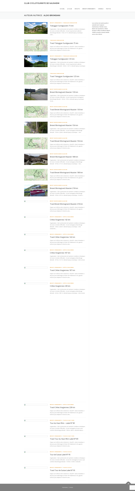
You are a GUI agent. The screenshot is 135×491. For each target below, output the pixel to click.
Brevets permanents (88, 8)
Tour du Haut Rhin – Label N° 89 (62, 423)
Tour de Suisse (67, 451)
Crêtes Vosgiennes (68, 216)
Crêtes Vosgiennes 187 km (60, 253)
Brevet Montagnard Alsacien (58, 89)
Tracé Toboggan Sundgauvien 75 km (64, 43)
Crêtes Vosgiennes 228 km (60, 286)
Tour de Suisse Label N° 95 (60, 454)
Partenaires (65, 487)
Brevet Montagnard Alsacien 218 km (64, 188)
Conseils (100, 8)
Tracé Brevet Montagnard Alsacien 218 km (66, 204)
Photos (108, 8)
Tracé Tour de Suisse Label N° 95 (62, 470)
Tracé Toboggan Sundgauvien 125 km (64, 76)
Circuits (77, 8)
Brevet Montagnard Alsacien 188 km (64, 157)
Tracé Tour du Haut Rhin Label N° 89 (64, 439)
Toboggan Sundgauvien (70, 22)
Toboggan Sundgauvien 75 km (62, 25)
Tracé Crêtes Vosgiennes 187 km (62, 270)
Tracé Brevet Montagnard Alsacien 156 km (66, 141)
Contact (71, 487)
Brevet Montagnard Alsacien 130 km (64, 92)
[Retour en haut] (128, 483)
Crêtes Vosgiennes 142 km (60, 219)
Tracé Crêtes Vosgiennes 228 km (62, 407)
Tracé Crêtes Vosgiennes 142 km (62, 237)
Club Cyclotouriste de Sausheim (41, 3)
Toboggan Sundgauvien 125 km (62, 59)
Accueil (62, 8)
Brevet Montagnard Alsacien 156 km (64, 125)
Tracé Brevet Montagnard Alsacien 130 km (66, 109)
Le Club (69, 8)
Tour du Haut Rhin (68, 420)
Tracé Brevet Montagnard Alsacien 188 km (66, 172)
